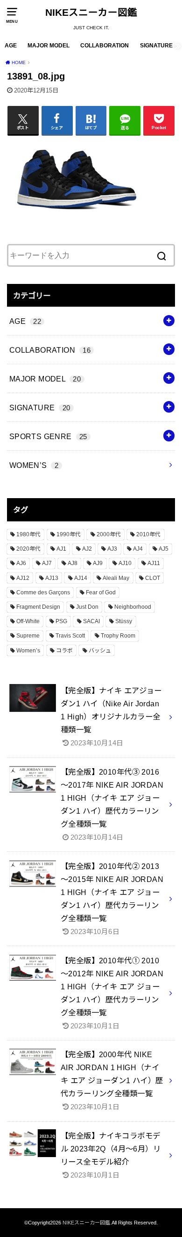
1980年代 (28, 534)
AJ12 (22, 578)
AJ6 (21, 563)
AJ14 (80, 578)
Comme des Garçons (43, 592)
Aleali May (116, 578)
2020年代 (28, 549)
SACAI (91, 621)
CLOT (152, 578)
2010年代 (148, 534)
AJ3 (112, 549)
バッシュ (100, 650)
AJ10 (125, 563)
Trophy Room (118, 635)
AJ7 (47, 563)
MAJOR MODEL (49, 45)
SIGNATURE (156, 45)
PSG (61, 621)
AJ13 (51, 578)
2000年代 (109, 534)
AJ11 (153, 563)
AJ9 (98, 563)
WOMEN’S (33, 465)
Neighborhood (132, 607)
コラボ (64, 650)
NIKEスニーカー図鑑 (91, 12)
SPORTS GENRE (48, 436)
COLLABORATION (104, 45)
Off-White (28, 621)
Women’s (28, 650)
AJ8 (72, 563)
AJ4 (138, 549)
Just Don (87, 607)
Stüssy (123, 621)
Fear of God (101, 592)
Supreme (28, 635)
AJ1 (61, 549)
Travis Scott (70, 635)
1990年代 (68, 534)
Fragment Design (38, 607)
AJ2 (87, 549)
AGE (11, 45)
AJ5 (163, 549)
